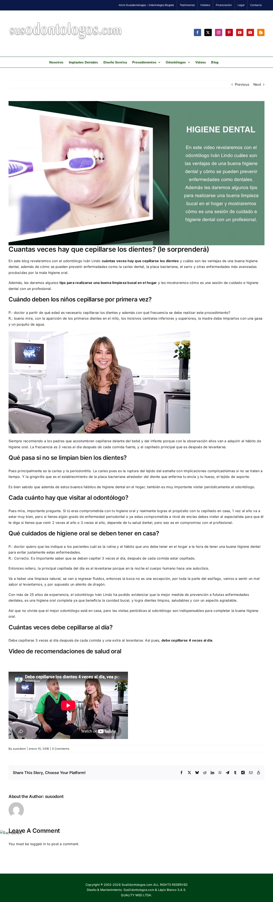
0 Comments (60, 748)
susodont (19, 748)
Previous (242, 84)
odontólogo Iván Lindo (82, 261)
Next (257, 84)
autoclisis (200, 568)
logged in (38, 844)
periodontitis (80, 471)
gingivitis (37, 477)
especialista (234, 516)
